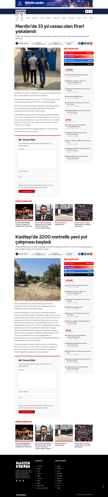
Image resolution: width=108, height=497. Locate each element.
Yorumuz (21, 149)
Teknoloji (39, 478)
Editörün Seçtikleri (42, 488)
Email (20, 177)
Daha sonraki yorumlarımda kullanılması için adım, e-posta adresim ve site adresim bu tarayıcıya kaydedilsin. (36, 186)
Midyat (64, 18)
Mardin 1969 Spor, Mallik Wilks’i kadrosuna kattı (79, 142)
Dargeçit (48, 18)
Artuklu (27, 18)
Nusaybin (71, 18)
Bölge (38, 480)
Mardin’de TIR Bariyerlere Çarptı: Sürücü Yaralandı (78, 90)
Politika (39, 473)
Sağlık (38, 475)
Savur (85, 18)
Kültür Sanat (40, 485)
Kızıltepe (35, 18)
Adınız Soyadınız (23, 171)
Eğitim (38, 483)
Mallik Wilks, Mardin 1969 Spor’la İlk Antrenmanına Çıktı (77, 134)
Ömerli (79, 18)
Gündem (39, 466)
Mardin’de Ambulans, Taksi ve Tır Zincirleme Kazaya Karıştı (76, 82)
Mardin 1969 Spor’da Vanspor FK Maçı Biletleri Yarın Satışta (77, 158)
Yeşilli (90, 18)
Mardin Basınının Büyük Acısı (75, 97)
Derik (41, 18)
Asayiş (39, 468)
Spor (38, 471)
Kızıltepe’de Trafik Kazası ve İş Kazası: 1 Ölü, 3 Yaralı (78, 104)
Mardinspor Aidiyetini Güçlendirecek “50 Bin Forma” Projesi (78, 150)
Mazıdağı (56, 18)
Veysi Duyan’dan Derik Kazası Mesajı (77, 75)
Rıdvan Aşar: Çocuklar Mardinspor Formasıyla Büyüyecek (76, 126)
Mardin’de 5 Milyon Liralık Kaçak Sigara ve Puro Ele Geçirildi (78, 112)
